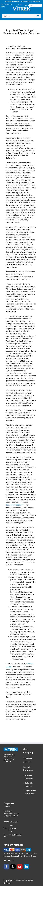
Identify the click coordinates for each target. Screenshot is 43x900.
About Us (28, 758)
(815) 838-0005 (6, 5)
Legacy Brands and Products (30, 792)
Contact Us (19, 5)
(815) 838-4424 (12, 830)
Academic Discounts (29, 777)
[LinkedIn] (26, 866)
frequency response (15, 505)
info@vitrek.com (15, 835)
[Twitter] (13, 866)
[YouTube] (19, 866)
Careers (28, 762)
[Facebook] (6, 866)
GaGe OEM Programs (29, 784)
